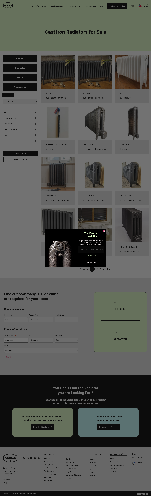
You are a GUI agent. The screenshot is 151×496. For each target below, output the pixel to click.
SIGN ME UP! (91, 256)
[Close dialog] (104, 231)
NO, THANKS (91, 262)
